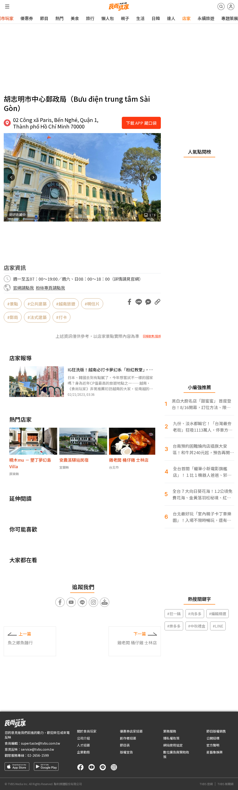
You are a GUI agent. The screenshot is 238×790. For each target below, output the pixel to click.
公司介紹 (83, 738)
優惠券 (26, 18)
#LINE (218, 626)
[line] (102, 767)
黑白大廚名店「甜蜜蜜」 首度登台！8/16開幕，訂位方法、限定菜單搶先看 (201, 404)
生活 (140, 18)
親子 (125, 18)
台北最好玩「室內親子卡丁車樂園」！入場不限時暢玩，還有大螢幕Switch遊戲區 (202, 517)
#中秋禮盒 (196, 626)
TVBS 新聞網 (225, 784)
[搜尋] (221, 6)
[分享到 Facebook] (129, 301)
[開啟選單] (7, 6)
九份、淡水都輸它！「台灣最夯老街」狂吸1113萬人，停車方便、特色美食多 (202, 426)
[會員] (230, 6)
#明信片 (92, 304)
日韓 (156, 18)
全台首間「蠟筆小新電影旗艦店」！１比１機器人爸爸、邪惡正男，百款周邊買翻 (202, 471)
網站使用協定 (173, 745)
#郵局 (12, 317)
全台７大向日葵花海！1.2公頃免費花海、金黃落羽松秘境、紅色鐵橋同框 (202, 494)
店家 (186, 18)
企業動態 (83, 752)
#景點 (12, 304)
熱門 (59, 18)
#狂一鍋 (174, 613)
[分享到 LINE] (138, 301)
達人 (171, 18)
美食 (75, 18)
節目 (44, 18)
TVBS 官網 (206, 784)
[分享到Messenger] (148, 301)
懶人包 (107, 18)
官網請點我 (23, 288)
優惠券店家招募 (131, 731)
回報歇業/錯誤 (152, 336)
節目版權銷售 (216, 731)
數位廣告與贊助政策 (176, 754)
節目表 (125, 745)
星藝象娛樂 (214, 752)
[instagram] (113, 767)
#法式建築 (37, 317)
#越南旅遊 (65, 304)
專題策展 (229, 18)
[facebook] (80, 767)
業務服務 (169, 731)
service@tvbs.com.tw (37, 749)
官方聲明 (212, 745)
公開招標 (212, 738)
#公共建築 (37, 304)
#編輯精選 (217, 613)
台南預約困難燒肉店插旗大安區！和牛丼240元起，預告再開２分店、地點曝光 (203, 449)
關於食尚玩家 (86, 731)
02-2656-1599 (38, 755)
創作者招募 (128, 738)
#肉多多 (195, 613)
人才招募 (83, 745)
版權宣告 (126, 752)
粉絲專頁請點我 (50, 288)
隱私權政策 (171, 738)
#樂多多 (174, 626)
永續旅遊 (206, 18)
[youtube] (91, 767)
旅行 (90, 18)
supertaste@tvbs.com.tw (40, 743)
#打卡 (61, 317)
